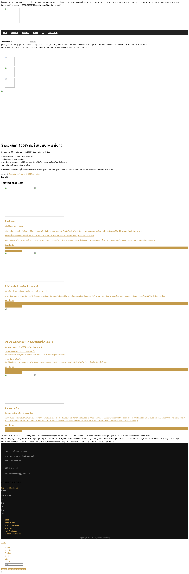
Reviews (8, 528)
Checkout (11, 569)
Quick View (9, 251)
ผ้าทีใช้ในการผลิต (33, 174)
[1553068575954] (10, 76)
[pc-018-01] (10, 66)
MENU (3, 543)
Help (7, 519)
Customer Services (13, 534)
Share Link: (6, 177)
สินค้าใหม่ (14, 488)
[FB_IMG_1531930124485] (10, 87)
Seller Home (10, 522)
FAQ (6, 558)
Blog (7, 556)
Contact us (9, 561)
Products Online (12, 525)
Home (7, 547)
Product (8, 553)
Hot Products (11, 531)
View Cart (4, 569)
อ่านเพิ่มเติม (9, 245)
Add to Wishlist (11, 248)
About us (8, 550)
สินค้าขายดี (5, 488)
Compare (18, 251)
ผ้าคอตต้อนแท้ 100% (17, 174)
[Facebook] (94, 501)
